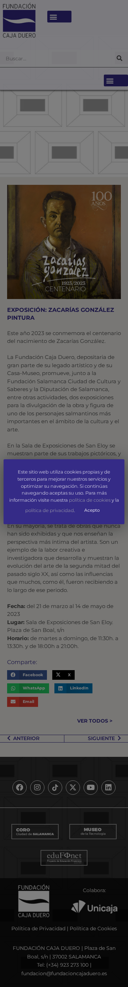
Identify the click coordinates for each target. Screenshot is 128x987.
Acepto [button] (92, 510)
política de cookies (90, 500)
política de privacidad (49, 510)
